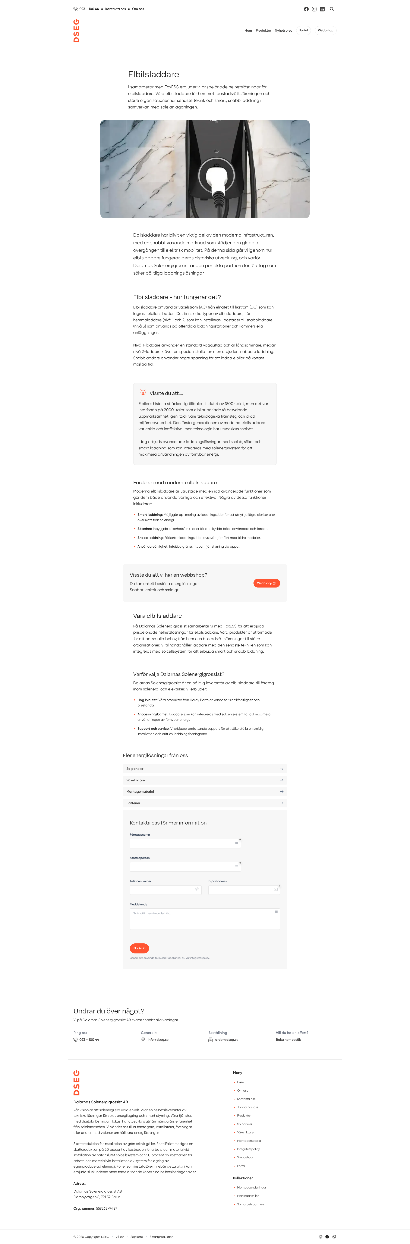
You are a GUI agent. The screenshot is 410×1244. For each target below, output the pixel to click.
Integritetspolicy (248, 1149)
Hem (248, 30)
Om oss (242, 1090)
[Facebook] (306, 9)
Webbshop (325, 30)
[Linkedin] (322, 9)
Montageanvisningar (251, 1187)
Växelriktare (245, 1132)
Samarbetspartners (251, 1204)
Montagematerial (249, 1140)
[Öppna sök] (332, 9)
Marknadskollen (248, 1195)
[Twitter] (334, 1236)
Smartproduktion (161, 1236)
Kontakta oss (246, 1099)
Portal (303, 30)
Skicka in (139, 948)
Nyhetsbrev (283, 30)
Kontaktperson (140, 858)
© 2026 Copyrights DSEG (91, 1236)
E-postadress (217, 881)
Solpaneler (244, 1124)
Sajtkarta (136, 1236)
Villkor (120, 1236)
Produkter (263, 30)
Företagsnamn (140, 834)
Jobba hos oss (247, 1107)
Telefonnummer (140, 881)
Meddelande (138, 904)
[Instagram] (314, 9)
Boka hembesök (288, 1040)
